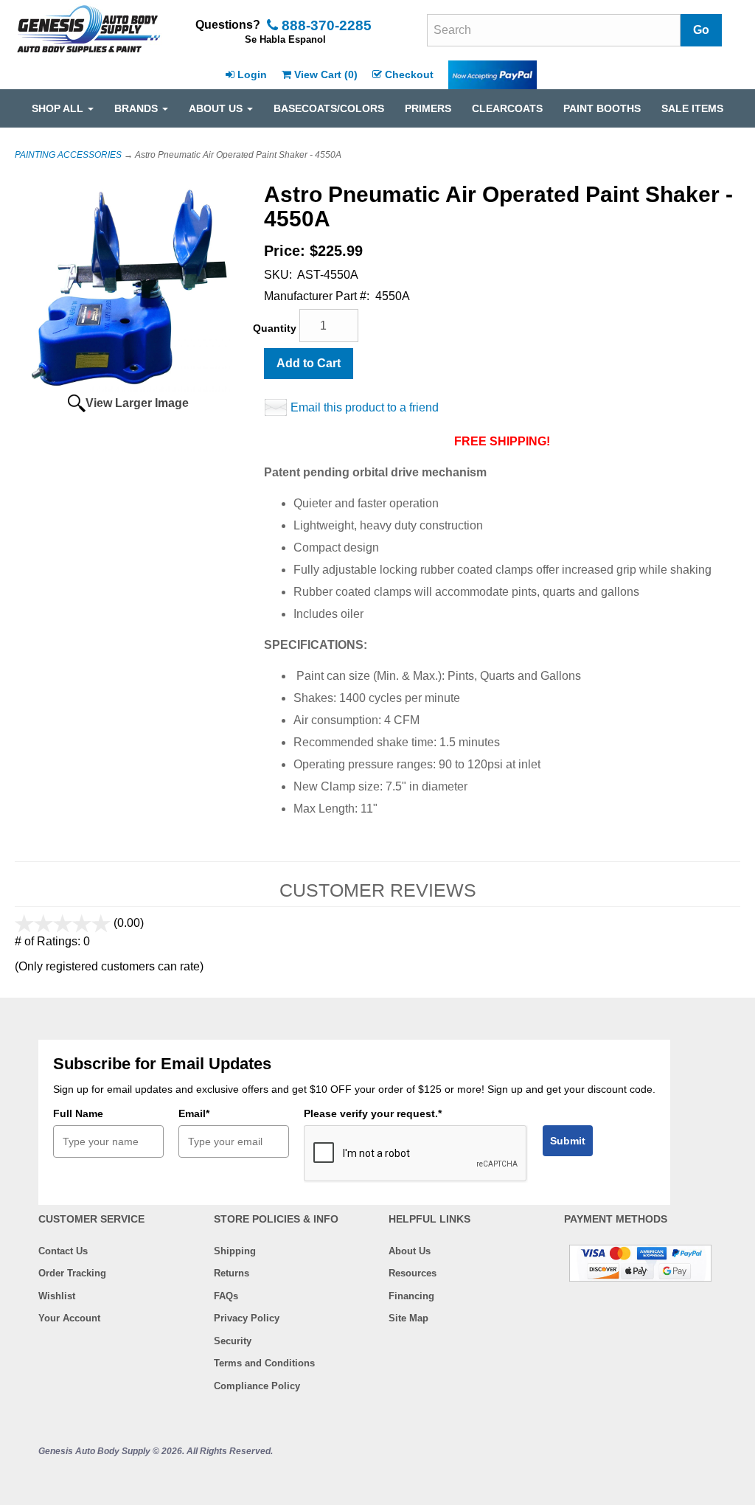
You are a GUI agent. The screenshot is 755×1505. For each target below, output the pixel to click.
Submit (567, 1141)
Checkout (409, 74)
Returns (231, 1273)
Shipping (235, 1251)
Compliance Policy (257, 1385)
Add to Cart (308, 363)
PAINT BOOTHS (602, 108)
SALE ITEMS (692, 108)
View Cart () (326, 74)
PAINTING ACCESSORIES (68, 155)
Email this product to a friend (364, 407)
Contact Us (63, 1251)
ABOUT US (217, 108)
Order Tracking (72, 1273)
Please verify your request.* (373, 1113)
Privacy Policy (246, 1318)
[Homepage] (88, 30)
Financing (411, 1295)
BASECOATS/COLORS (329, 108)
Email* (193, 1113)
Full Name (78, 1113)
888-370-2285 (325, 25)
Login (252, 74)
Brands (137, 108)
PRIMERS (428, 108)
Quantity (274, 328)
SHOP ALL (59, 108)
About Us (410, 1251)
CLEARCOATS (507, 108)
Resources (412, 1273)
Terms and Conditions (264, 1363)
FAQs (226, 1295)
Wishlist (56, 1295)
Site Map (408, 1318)
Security (232, 1340)
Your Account (69, 1318)
